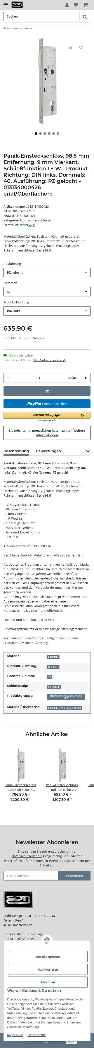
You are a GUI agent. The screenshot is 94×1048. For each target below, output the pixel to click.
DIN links (53, 666)
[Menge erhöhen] (85, 378)
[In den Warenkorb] (47, 391)
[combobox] (47, 272)
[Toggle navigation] (5, 2)
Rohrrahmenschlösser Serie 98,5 (66, 697)
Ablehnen (48, 982)
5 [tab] (53, 133)
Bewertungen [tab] (48, 451)
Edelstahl (53, 656)
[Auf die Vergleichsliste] (70, 47)
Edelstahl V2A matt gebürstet (64, 707)
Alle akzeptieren (48, 957)
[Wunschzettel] (75, 5)
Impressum (15, 1035)
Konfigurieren (48, 969)
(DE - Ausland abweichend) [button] (49, 360)
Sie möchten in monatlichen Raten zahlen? (47, 432)
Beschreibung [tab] (16, 451)
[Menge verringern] (8, 378)
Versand (39, 338)
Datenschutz (37, 1035)
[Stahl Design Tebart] (17, 5)
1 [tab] (36, 133)
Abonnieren (74, 876)
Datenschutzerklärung (28, 856)
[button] (67, 5)
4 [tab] (49, 133)
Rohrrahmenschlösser (36, 220)
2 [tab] (40, 133)
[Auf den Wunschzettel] (81, 47)
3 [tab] (45, 133)
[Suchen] (85, 17)
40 (49, 676)
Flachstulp (54, 686)
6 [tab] (58, 133)
